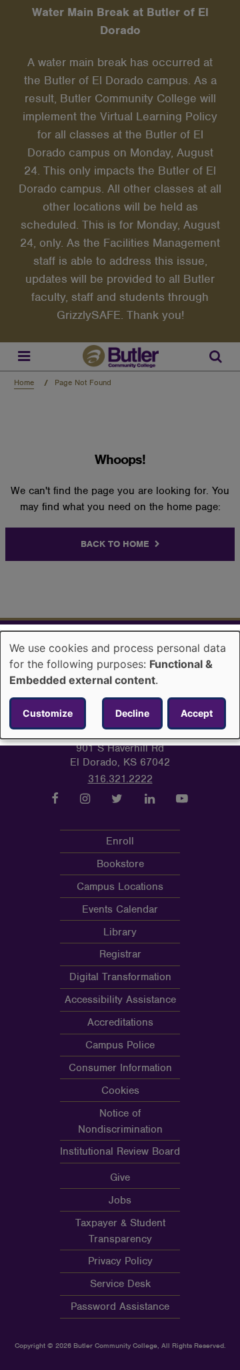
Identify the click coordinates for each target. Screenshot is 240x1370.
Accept (197, 713)
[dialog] (120, 685)
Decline (132, 713)
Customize (48, 713)
